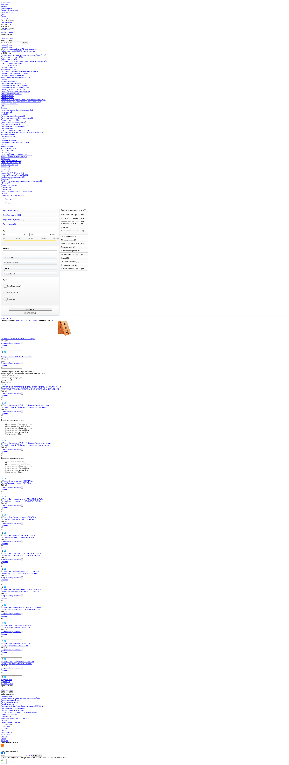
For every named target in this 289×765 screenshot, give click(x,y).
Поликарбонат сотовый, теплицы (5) (15, 142)
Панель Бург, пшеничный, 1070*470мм (16, 483)
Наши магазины (7, 12)
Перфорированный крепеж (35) (13, 177)
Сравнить (4, 345)
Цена (5, 231)
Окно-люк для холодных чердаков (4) (15, 92)
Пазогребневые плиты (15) (11, 161)
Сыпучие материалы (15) (10, 124)
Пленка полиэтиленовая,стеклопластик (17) (18, 73)
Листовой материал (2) (10, 104)
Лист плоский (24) (8, 67)
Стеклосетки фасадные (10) (11, 94)
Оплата (4, 6)
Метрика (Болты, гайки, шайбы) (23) (15, 175)
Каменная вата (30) (8, 148)
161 (7, 318)
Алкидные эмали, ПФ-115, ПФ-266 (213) (16, 191)
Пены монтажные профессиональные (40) (17, 118)
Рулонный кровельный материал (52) (15, 77)
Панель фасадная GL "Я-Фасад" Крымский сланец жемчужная (25, 445)
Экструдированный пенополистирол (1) (16, 155)
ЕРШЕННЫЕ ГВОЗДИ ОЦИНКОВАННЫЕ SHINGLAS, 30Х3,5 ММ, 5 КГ (30, 389)
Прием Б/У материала (9, 10)
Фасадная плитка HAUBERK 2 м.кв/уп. (16, 357)
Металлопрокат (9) (8, 134)
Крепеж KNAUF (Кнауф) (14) (12, 173)
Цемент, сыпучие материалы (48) (13, 122)
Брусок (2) (5, 138)
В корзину (5, 343)
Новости (4, 14)
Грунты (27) (5, 193)
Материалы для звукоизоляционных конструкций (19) (22, 132)
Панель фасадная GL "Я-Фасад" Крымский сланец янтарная (24, 407)
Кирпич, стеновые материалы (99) (14, 157)
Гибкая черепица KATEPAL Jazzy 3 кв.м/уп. (18, 51)
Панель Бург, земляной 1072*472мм (14, 646)
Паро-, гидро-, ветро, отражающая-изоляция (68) (19, 71)
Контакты (4, 18)
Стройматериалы (7, 96)
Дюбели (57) (5, 171)
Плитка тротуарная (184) (10, 140)
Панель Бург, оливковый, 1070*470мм (15, 628)
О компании (5, 2)
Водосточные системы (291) (12, 57)
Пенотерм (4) (6, 153)
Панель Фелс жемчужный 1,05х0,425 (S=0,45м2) (19, 573)
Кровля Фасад (6, 45)
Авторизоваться (7, 22)
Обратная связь (7, 38)
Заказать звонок (7, 32)
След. (11, 318)
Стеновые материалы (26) (11, 163)
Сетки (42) (5, 144)
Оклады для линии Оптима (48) (13, 90)
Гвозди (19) (5, 169)
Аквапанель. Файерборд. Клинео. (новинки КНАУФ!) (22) (23, 100)
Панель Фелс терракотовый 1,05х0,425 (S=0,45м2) (20, 609)
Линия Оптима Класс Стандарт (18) (15, 88)
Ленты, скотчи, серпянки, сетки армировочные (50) (21, 102)
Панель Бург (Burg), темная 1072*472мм (16, 664)
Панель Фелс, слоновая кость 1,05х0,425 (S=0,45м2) (21, 501)
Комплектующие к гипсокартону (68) (15, 130)
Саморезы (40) (6, 179)
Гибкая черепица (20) (9, 59)
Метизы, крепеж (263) (9, 165)
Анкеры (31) (5, 167)
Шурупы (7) (5, 183)
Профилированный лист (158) (12, 75)
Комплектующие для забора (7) (13, 63)
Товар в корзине (15, 343)
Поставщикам (6, 8)
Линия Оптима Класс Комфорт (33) (14, 85)
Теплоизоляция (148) (9, 146)
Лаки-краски (6, 187)
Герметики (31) (7, 112)
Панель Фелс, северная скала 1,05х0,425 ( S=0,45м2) (21, 555)
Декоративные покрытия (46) (12, 195)
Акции (3, 16)
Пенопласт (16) (7, 151)
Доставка (4, 4)
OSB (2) (4, 106)
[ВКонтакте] (2, 352)
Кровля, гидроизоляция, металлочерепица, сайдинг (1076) (23, 55)
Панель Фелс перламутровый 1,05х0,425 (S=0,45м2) (21, 591)
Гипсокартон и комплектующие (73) (15, 126)
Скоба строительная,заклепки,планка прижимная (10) (21, 181)
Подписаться (27, 755)
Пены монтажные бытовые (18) (13, 116)
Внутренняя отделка (9, 185)
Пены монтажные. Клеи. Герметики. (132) (17, 110)
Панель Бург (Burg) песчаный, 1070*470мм (17, 519)
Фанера (4, 108)
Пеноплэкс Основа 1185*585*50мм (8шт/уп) (18, 339)
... (5, 318)
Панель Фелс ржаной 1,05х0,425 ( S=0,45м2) (18, 537)
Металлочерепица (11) (9, 69)
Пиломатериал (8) (8, 136)
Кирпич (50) (5, 159)
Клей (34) (4, 114)
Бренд (5, 248)
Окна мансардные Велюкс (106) (13, 83)
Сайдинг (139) (6, 79)
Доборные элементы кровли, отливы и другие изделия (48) (24, 61)
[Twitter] (5, 352)
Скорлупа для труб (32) (10, 120)
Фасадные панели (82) (9, 81)
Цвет (5, 280)
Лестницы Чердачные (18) (11, 65)
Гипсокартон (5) (7, 128)
